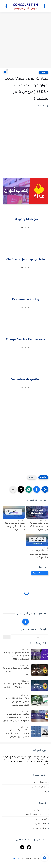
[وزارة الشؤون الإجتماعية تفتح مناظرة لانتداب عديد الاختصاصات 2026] (39, 654)
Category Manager (25, 219)
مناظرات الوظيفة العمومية (35, 814)
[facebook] (25, 622)
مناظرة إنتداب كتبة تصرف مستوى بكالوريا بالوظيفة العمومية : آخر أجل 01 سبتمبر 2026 (16, 718)
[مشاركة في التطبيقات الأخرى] (13, 489)
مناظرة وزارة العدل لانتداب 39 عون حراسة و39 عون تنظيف (16, 686)
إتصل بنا (43, 791)
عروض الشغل (41, 819)
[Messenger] (22, 847)
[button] (36, 489)
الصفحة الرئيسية (40, 810)
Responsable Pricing (25, 299)
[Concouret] (25, 6)
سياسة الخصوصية (39, 782)
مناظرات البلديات (40, 828)
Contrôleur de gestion (25, 379)
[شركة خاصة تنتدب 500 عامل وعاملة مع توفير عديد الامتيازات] (37, 512)
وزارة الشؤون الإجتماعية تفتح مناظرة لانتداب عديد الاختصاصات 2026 (16, 656)
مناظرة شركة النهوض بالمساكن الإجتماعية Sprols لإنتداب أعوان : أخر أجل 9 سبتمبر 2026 (16, 734)
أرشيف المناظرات (39, 787)
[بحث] (5, 6)
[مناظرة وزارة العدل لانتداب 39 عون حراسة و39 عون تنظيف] (39, 685)
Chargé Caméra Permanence (25, 339)
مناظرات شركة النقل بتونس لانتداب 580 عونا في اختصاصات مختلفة (16, 702)
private (43, 72)
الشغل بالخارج (41, 823)
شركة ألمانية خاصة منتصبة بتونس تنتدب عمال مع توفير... (39, 554)
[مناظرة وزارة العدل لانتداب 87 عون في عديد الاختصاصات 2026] (39, 670)
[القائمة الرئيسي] (46, 6)
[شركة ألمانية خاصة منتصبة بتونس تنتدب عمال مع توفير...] (37, 540)
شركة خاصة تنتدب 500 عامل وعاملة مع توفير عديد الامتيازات (38, 526)
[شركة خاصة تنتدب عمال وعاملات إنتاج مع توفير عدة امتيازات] (14, 512)
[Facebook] (29, 847)
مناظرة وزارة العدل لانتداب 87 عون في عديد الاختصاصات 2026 (16, 671)
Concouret (14, 859)
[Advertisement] (25, 40)
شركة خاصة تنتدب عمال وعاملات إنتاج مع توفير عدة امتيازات (14, 526)
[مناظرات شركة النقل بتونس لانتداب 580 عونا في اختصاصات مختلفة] (39, 700)
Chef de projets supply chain (25, 259)
